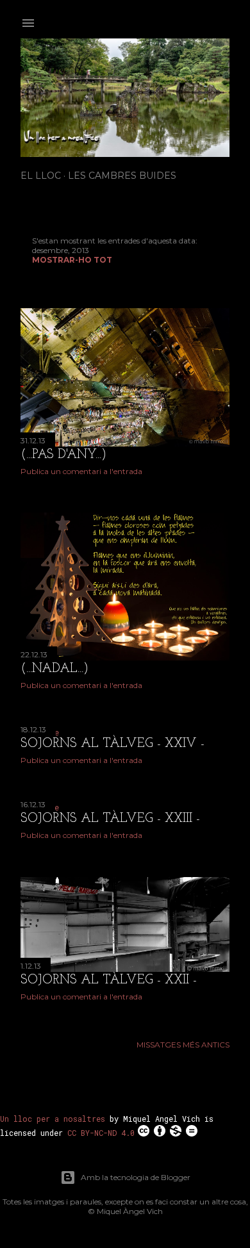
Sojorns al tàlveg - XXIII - (110, 818)
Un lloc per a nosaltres (52, 1118)
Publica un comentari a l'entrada (81, 471)
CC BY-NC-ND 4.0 (101, 1133)
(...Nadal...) (54, 668)
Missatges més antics (183, 1044)
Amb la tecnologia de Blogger (135, 1177)
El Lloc (41, 175)
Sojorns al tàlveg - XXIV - (112, 743)
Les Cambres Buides (122, 175)
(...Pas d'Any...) (63, 454)
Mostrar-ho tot (72, 260)
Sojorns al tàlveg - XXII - (109, 980)
